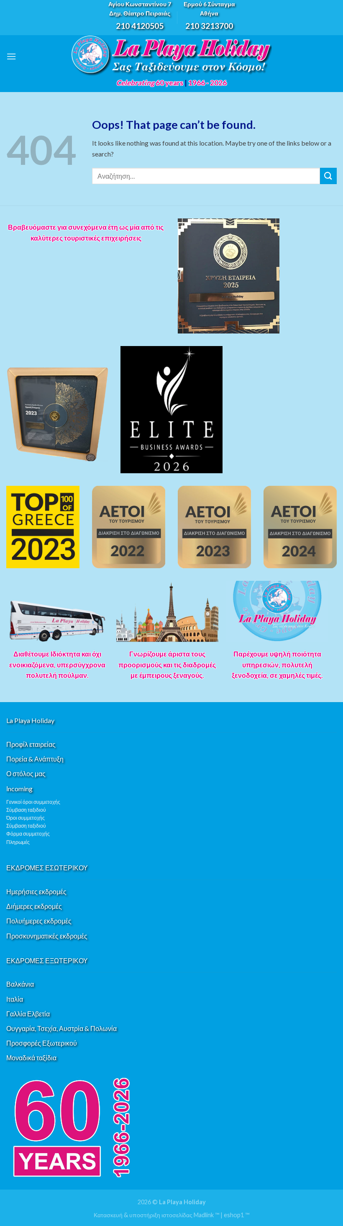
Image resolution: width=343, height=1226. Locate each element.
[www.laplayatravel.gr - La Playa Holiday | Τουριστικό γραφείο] (171, 56)
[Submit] (328, 176)
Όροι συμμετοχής (25, 818)
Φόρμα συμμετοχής (28, 834)
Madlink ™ (206, 1214)
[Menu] (11, 56)
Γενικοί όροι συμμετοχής (33, 802)
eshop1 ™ (236, 1214)
